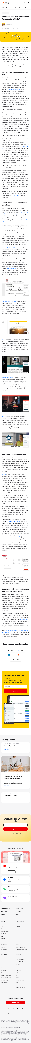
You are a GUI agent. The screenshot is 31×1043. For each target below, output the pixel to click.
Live (15, 195)
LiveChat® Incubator (20, 987)
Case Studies (4, 954)
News (2, 941)
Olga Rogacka (9, 24)
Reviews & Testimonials (6, 952)
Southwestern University (9, 301)
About (18, 970)
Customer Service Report (21, 952)
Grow (16, 7)
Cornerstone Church (8, 377)
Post (12, 655)
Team (17, 975)
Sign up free (15, 691)
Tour (2, 926)
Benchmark (18, 954)
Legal (17, 989)
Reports (17, 956)
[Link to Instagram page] (13, 1008)
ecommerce (14, 1021)
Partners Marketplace (6, 975)
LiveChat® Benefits (5, 924)
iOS (4, 914)
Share (21, 650)
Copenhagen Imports (14, 521)
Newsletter (18, 964)
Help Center (4, 970)
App (2, 936)
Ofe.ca (3, 416)
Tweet (11, 650)
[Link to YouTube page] (8, 1014)
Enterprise (18, 926)
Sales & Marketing (20, 924)
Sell (7, 7)
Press (17, 982)
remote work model (14, 89)
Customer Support (20, 921)
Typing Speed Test (20, 959)
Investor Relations (20, 980)
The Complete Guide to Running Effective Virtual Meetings (13, 777)
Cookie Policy (8, 1037)
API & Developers (5, 980)
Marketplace (4, 938)
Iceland (4, 474)
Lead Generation (5, 931)
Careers (17, 977)
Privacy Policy (11, 1040)
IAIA (3, 339)
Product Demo (4, 933)
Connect (21, 7)
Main (3, 7)
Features (3, 928)
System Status (4, 982)
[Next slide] (29, 7)
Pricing (3, 921)
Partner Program (19, 985)
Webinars (3, 972)
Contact (17, 972)
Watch (26, 7)
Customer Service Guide (21, 949)
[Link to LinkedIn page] (22, 1008)
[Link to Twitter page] (17, 1008)
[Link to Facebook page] (8, 1008)
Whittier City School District (10, 248)
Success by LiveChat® (10, 746)
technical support (11, 268)
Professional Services (6, 977)
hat (18, 195)
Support (11, 7)
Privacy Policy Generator (21, 961)
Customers (4, 949)
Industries (3, 947)
